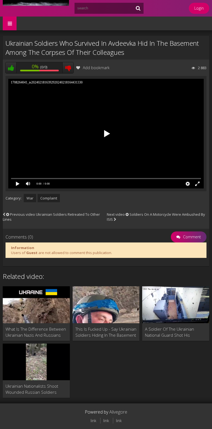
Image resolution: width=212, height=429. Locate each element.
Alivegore (118, 412)
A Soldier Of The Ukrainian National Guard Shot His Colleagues (169, 332)
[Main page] (36, 8)
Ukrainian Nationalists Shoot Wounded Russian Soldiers (32, 389)
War (29, 198)
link (93, 420)
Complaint (48, 198)
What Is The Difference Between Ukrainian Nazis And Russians (36, 332)
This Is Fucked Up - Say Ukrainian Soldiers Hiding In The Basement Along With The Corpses (105, 332)
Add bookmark (96, 67)
